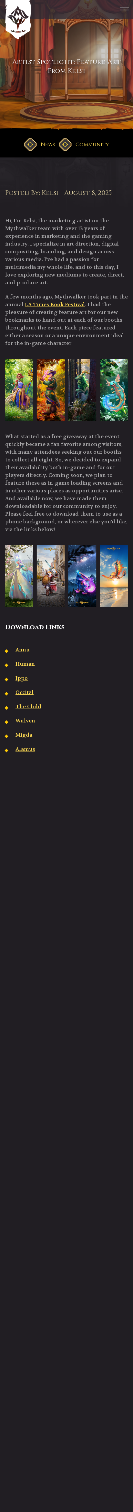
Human (25, 663)
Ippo (21, 678)
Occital (24, 692)
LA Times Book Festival (55, 304)
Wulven (25, 720)
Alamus (25, 749)
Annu (22, 649)
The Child (28, 706)
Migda (23, 734)
